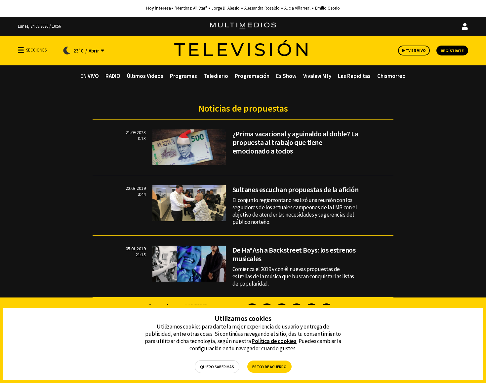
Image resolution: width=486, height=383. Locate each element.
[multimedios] (243, 26)
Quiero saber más (217, 366)
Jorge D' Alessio (226, 8)
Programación (252, 76)
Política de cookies (274, 341)
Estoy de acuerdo (269, 366)
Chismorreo (391, 76)
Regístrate (452, 50)
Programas (183, 76)
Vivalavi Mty (317, 76)
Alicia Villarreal (297, 8)
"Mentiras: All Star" (191, 8)
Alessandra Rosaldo (262, 8)
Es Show (286, 76)
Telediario (216, 76)
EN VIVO (89, 76)
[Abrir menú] (21, 50)
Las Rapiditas (354, 76)
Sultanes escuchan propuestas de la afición (295, 189)
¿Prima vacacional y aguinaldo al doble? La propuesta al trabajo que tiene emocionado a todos (295, 142)
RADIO (112, 76)
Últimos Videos (145, 76)
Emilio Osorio (327, 8)
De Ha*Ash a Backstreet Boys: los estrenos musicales (294, 254)
